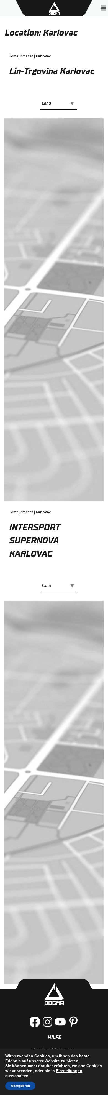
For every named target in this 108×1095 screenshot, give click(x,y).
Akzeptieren (20, 1086)
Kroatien (26, 56)
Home (13, 56)
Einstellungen (69, 1071)
